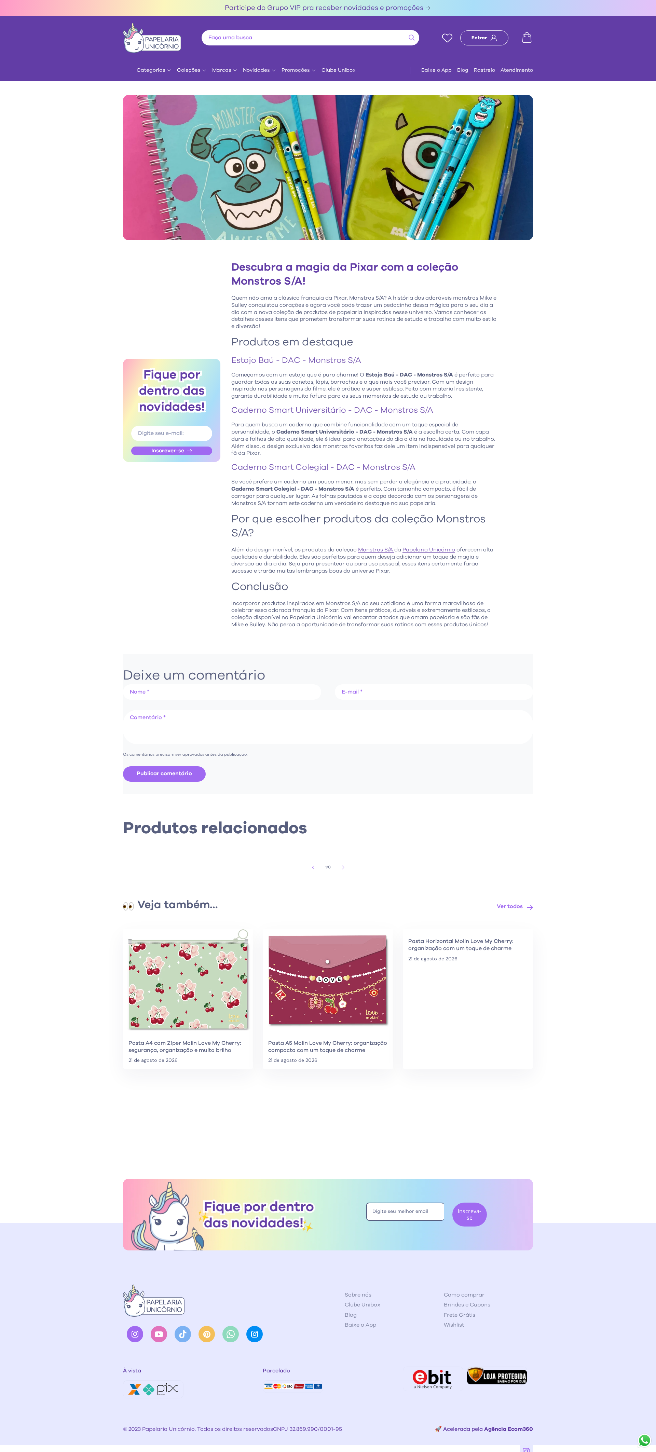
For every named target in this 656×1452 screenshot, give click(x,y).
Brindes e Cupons (467, 1304)
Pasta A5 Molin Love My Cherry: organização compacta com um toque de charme (327, 1046)
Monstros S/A (376, 549)
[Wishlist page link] (447, 38)
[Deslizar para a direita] (343, 867)
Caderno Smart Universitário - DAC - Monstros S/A (332, 410)
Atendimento (517, 70)
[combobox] (310, 37)
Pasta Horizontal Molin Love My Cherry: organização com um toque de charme (461, 945)
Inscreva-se (469, 1214)
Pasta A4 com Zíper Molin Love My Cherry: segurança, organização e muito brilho (184, 1046)
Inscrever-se (167, 450)
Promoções (296, 70)
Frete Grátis (459, 1315)
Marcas (221, 70)
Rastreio (484, 70)
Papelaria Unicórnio (428, 549)
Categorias (151, 70)
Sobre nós (358, 1295)
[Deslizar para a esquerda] (312, 867)
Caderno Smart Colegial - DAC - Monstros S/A (323, 467)
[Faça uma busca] (411, 37)
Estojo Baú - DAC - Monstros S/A (296, 360)
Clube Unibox (339, 70)
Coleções (189, 70)
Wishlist (454, 1325)
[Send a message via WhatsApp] (645, 1441)
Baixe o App (436, 70)
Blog (462, 70)
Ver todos (510, 906)
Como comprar (464, 1295)
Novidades (256, 70)
